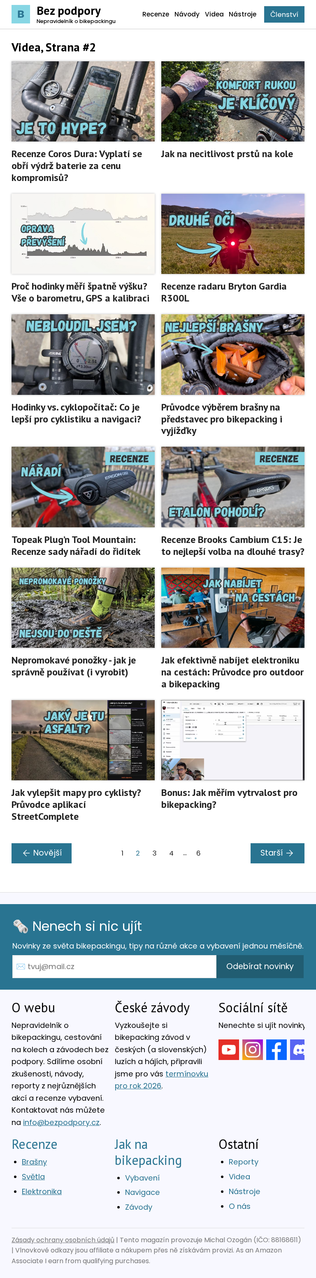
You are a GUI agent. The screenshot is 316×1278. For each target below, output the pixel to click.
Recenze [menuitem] (155, 14)
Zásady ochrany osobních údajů (63, 1240)
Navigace (142, 1192)
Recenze (35, 1144)
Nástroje (244, 1191)
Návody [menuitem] (187, 14)
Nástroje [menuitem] (242, 14)
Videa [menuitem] (214, 14)
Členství (284, 14)
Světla (33, 1176)
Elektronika (42, 1191)
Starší (271, 852)
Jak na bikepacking (148, 1151)
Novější (47, 852)
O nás (240, 1206)
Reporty (243, 1162)
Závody (138, 1207)
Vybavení (142, 1178)
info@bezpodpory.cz (61, 1122)
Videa (239, 1176)
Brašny (34, 1162)
